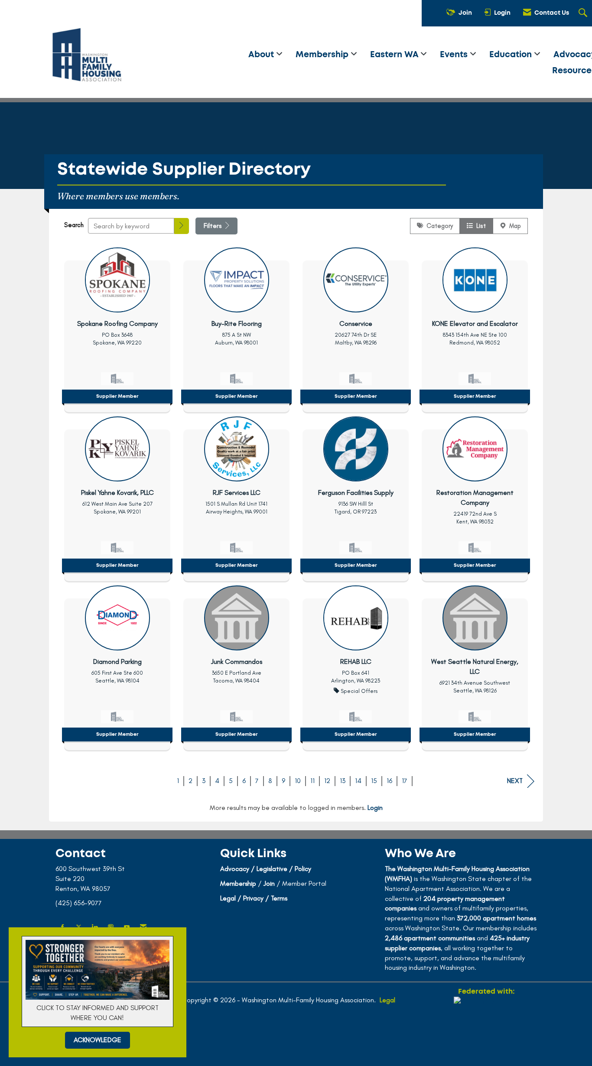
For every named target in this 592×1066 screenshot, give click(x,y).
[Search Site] (584, 13)
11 (312, 781)
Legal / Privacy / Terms (253, 898)
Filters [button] (213, 225)
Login (375, 807)
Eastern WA (395, 55)
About (262, 55)
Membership (323, 55)
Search (74, 225)
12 (327, 781)
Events (455, 55)
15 (374, 781)
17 (404, 781)
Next (515, 781)
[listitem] (117, 327)
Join (269, 883)
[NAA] (486, 1027)
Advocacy (234, 868)
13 (342, 781)
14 (358, 781)
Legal (387, 1000)
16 (389, 781)
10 (298, 781)
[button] (181, 226)
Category (438, 226)
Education (511, 55)
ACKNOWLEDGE (97, 1040)
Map (513, 226)
